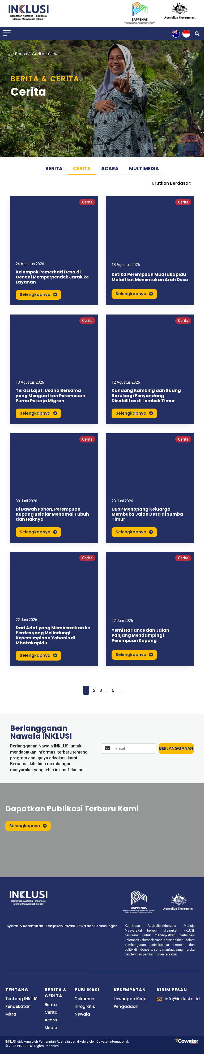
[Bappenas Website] (139, 902)
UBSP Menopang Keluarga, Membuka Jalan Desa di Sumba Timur (147, 514)
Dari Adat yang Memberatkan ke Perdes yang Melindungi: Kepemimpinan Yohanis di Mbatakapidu (53, 635)
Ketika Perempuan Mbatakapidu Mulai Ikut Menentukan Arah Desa (150, 276)
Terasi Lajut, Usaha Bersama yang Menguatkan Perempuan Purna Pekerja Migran (50, 395)
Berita (53, 168)
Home (9, 53)
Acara (109, 168)
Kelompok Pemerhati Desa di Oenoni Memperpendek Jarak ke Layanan (52, 277)
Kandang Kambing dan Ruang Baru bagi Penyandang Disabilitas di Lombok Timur (146, 395)
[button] (197, 33)
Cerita (82, 168)
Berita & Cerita (29, 53)
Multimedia (144, 168)
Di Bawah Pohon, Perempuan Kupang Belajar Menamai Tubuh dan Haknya (52, 514)
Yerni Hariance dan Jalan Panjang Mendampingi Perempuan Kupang (140, 635)
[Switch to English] (176, 33)
